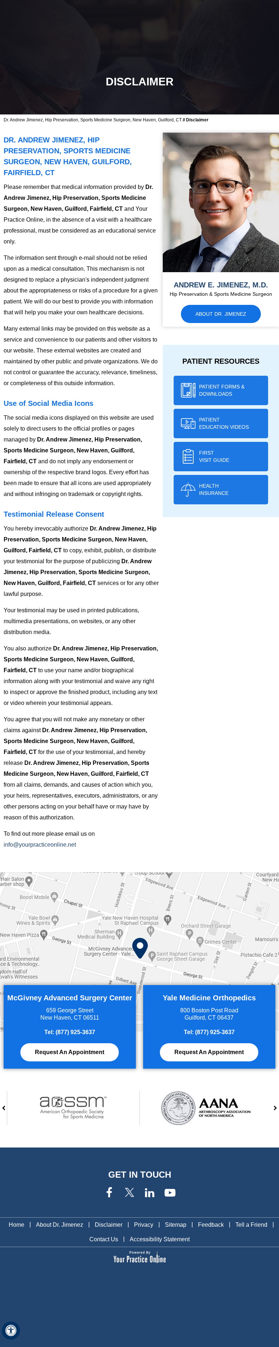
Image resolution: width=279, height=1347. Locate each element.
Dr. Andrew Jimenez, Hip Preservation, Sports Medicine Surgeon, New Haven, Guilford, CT (93, 119)
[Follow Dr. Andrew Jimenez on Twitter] (129, 1193)
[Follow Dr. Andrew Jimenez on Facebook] (109, 1193)
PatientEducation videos (224, 423)
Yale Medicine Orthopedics (209, 998)
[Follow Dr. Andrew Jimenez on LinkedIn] (149, 1193)
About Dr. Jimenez (220, 314)
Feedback (211, 1225)
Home (16, 1225)
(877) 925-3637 (75, 1032)
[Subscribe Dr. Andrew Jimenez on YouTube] (170, 1193)
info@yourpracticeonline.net (40, 845)
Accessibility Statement (160, 1239)
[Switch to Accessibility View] (11, 1331)
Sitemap (175, 1225)
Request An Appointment (69, 1052)
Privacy (143, 1225)
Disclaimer (108, 1225)
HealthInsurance (214, 489)
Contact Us (103, 1239)
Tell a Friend (251, 1225)
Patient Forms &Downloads (221, 390)
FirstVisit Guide (214, 456)
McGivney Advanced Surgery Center (69, 998)
